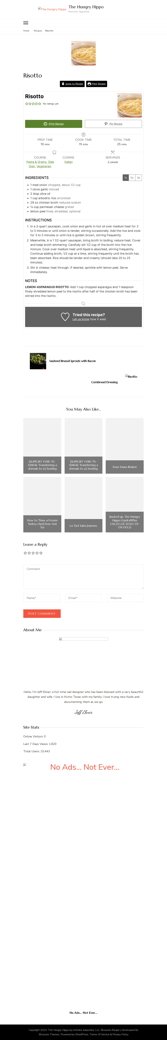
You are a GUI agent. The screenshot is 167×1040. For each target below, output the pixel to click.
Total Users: (31, 751)
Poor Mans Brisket (125, 467)
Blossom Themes (49, 1034)
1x (125, 177)
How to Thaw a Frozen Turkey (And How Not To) (42, 524)
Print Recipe (98, 84)
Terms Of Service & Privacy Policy (109, 1034)
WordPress (81, 1034)
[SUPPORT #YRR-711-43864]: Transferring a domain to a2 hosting (42, 465)
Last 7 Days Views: (36, 744)
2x (132, 177)
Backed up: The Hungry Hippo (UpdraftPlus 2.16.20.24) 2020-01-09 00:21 (124, 522)
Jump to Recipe (74, 84)
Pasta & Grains (36, 162)
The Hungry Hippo (86, 6)
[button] (26, 103)
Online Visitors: (33, 736)
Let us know (81, 319)
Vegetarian (44, 166)
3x (138, 177)
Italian (68, 162)
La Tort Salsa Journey (83, 526)
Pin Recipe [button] (115, 123)
